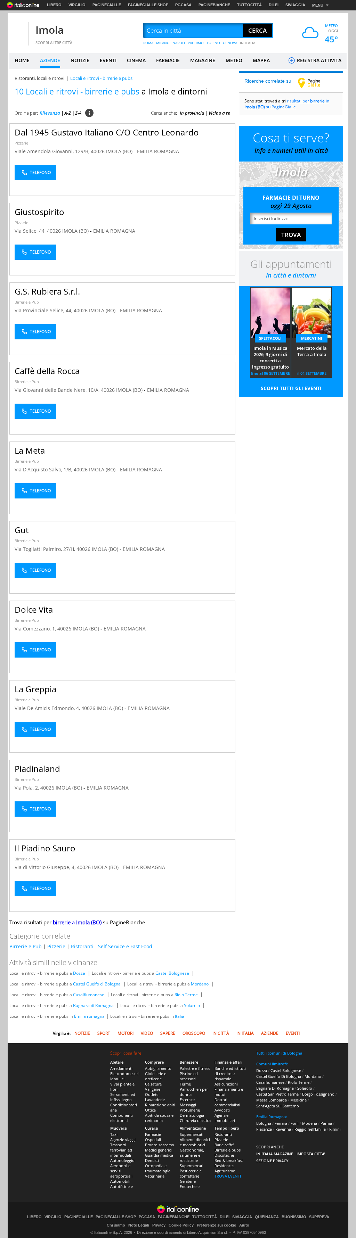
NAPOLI (178, 42)
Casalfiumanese (88, 995)
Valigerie (152, 1089)
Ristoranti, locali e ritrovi (39, 78)
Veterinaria (154, 1176)
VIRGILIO (77, 5)
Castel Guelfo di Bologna (97, 984)
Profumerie (190, 1110)
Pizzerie (21, 143)
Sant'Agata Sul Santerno (277, 1105)
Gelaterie (188, 1181)
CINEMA (136, 60)
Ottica (150, 1110)
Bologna (263, 1123)
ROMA (148, 42)
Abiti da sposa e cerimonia (159, 1118)
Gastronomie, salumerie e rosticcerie (192, 1155)
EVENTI (108, 60)
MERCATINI (311, 338)
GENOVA (230, 42)
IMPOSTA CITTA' (311, 1153)
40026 (98, 151)
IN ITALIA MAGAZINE (274, 1153)
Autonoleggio (122, 1160)
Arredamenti (121, 1068)
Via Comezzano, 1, (36, 628)
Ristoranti (223, 1134)
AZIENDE (50, 60)
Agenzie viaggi (123, 1139)
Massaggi (188, 1104)
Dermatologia (192, 1115)
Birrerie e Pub (27, 302)
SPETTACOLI (270, 338)
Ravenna (283, 1129)
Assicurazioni (226, 1084)
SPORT (103, 1033)
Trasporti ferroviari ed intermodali (121, 1150)
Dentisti (152, 1160)
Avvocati (222, 1110)
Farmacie (153, 1134)
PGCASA (183, 5)
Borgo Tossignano (318, 1094)
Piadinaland (37, 768)
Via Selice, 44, (31, 231)
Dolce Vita (34, 609)
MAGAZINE (202, 60)
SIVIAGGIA (295, 5)
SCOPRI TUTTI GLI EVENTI (291, 388)
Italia (179, 1016)
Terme (185, 1084)
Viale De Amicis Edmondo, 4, (48, 708)
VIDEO (147, 1033)
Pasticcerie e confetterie (191, 1173)
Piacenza (264, 1129)
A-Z (67, 113)
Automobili (120, 1181)
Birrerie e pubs (228, 1150)
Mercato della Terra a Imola (312, 351)
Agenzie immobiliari (225, 1118)
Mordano (200, 984)
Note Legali (138, 1225)
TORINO (213, 42)
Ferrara (281, 1123)
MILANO (163, 42)
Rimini (335, 1129)
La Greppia (35, 689)
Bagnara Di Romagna (275, 1088)
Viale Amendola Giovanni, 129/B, (53, 151)
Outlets (151, 1094)
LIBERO (54, 5)
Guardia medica (159, 1155)
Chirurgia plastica (195, 1120)
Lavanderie (155, 1099)
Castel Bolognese (172, 973)
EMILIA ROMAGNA (158, 151)
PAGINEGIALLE (106, 5)
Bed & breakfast (229, 1160)
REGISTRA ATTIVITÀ (318, 60)
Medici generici (158, 1150)
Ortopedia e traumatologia (157, 1168)
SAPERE (167, 1033)
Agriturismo (225, 1170)
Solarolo (192, 1005)
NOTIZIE (80, 60)
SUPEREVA (319, 1217)
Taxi (114, 1134)
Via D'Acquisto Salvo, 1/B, (44, 469)
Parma (326, 1123)
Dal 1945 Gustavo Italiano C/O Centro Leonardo (107, 132)
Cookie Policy (181, 1225)
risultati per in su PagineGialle (286, 104)
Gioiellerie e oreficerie (155, 1076)
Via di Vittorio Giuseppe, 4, (46, 867)
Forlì (295, 1123)
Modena (309, 1123)
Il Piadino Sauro (45, 848)
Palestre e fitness (195, 1068)
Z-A (78, 113)
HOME (22, 60)
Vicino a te (219, 113)
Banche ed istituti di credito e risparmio (230, 1073)
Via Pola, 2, (27, 787)
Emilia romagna (89, 1016)
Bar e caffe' (224, 1144)
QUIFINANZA (267, 1217)
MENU (317, 5)
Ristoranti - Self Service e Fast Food (111, 946)
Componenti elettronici (121, 1118)
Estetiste (187, 1099)
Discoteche (224, 1155)
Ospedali (153, 1139)
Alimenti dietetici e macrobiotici (195, 1142)
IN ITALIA (248, 42)
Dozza (79, 973)
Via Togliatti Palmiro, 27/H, (45, 549)
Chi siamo (116, 1225)
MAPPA (261, 60)
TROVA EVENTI (228, 1176)
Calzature (153, 1084)
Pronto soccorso (159, 1144)
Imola (49, 30)
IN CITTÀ (220, 1033)
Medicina (298, 1100)
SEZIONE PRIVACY (272, 1160)
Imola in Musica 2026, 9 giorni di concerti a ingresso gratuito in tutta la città (270, 358)
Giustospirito (39, 211)
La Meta (30, 450)
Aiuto (244, 1225)
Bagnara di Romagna (93, 1005)
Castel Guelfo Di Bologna (278, 1076)
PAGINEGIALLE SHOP (148, 5)
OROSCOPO (194, 1033)
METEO (234, 60)
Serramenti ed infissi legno (122, 1097)
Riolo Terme (186, 995)
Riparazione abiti (160, 1104)
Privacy (158, 1225)
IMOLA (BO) (120, 151)
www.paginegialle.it (314, 82)
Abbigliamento (158, 1068)
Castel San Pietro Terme (277, 1094)
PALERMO (196, 42)
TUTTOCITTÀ (249, 5)
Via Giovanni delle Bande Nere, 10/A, (58, 390)
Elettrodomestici (124, 1073)
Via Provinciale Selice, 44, (44, 310)
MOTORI (126, 1033)
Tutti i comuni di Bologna (279, 1053)
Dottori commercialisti (227, 1102)
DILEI (273, 5)
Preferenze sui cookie (216, 1225)
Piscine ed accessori (189, 1076)
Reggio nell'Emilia (310, 1129)
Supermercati (191, 1134)
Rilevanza (50, 113)
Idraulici (117, 1078)
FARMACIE (168, 60)
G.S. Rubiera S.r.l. (47, 291)
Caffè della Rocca (47, 371)
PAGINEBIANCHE (214, 5)
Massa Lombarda (271, 1100)
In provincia (192, 113)
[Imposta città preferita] (18, 30)
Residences (224, 1165)
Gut (22, 530)
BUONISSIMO (294, 1217)
